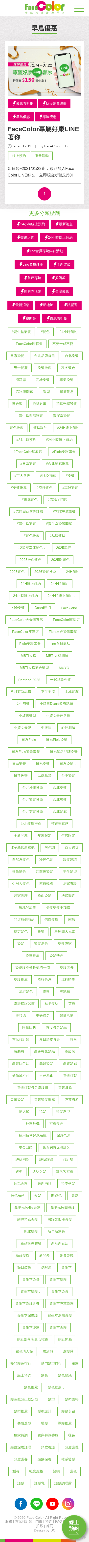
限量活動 (42, 156)
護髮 (20, 1483)
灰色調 (49, 847)
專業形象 (65, 1087)
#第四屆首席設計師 (28, 512)
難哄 (56, 1471)
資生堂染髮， (31, 1291)
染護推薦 (21, 979)
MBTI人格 (28, 656)
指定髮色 (21, 931)
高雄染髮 (43, 380)
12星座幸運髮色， (32, 548)
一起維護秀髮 (60, 680)
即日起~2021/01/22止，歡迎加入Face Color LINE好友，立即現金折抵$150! (41, 171)
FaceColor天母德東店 (26, 620)
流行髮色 (26, 991)
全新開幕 (21, 835)
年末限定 (44, 835)
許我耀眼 (46, 1159)
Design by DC (44, 1530)
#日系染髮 (28, 464)
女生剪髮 (23, 704)
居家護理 (21, 895)
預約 (48, 1521)
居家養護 (70, 883)
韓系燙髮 (68, 1459)
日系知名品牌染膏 (64, 751)
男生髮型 (70, 871)
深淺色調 (63, 1135)
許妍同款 (22, 1159)
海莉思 (21, 380)
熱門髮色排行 (20, 1363)
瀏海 (15, 1471)
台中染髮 (68, 775)
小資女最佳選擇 (58, 716)
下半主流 (48, 692)
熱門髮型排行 (51, 1363)
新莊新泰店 (59, 1243)
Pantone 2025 (29, 680)
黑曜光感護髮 (66, 404)
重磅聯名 (43, 1015)
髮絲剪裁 (68, 1411)
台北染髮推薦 (32, 799)
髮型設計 (40, 428)
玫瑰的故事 (27, 907)
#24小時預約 (26, 440)
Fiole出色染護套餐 (63, 632)
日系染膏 (19, 763)
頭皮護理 (72, 1447)
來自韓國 (46, 883)
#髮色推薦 (32, 536)
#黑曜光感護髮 (64, 512)
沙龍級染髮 (44, 871)
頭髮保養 (44, 1459)
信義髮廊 (51, 919)
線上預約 (74, 1525)
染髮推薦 (44, 368)
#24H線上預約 (68, 428)
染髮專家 (65, 943)
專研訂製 (70, 1075)
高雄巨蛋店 (20, 1063)
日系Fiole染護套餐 (26, 751)
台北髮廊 (60, 811)
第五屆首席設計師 (56, 1147)
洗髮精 (65, 991)
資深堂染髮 (61, 416)
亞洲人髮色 (20, 883)
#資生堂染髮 (21, 332)
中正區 (46, 728)
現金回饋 (26, 1147)
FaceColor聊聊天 (29, 344)
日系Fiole (29, 740)
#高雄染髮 (70, 488)
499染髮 (18, 608)
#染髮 (70, 476)
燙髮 (44, 1423)
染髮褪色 (56, 955)
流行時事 (68, 979)
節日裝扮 (24, 1267)
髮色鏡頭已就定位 (24, 1399)
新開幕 (44, 1255)
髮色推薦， (56, 1387)
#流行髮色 (44, 488)
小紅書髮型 (27, 716)
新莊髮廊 (22, 1255)
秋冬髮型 (51, 1003)
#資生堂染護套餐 (59, 524)
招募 (39, 1526)
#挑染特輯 (48, 476)
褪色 (71, 1435)
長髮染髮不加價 (58, 907)
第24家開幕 (24, 392)
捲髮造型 (63, 1111)
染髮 (20, 943)
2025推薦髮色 (30, 560)
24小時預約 (68, 332)
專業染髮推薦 (44, 1099)
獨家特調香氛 (48, 1435)
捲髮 (42, 1111)
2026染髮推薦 (45, 572)
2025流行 (63, 548)
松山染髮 (44, 895)
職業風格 (36, 1471)
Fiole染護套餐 (30, 644)
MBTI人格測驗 (57, 656)
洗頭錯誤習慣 (24, 1003)
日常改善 (21, 775)
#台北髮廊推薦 (57, 464)
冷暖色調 (46, 859)
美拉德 (21, 1015)
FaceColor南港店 (66, 620)
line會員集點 (60, 644)
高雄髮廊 (70, 1063)
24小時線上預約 (25, 596)
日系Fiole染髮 (56, 740)
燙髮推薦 (65, 1423)
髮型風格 (72, 1399)
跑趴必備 (39, 404)
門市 (38, 1521)
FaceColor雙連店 (25, 632)
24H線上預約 (31, 584)
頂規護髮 (21, 1183)
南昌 (71, 919)
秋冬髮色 (68, 368)
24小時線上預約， (62, 596)
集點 (74, 1195)
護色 (73, 1471)
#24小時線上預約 (59, 440)
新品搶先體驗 (31, 1243)
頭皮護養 (21, 1459)
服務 (8, 1521)
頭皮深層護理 (20, 1447)
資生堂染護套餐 (27, 1303)
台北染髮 (72, 356)
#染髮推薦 (19, 488)
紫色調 (17, 404)
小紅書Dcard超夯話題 (56, 704)
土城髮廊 (72, 692)
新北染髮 (31, 1231)
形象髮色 (19, 871)
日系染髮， (68, 763)
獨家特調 (21, 1435)
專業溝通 (72, 1099)
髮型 (51, 1399)
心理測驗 (68, 728)
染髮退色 (41, 943)
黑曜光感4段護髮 (27, 1207)
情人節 (24, 1111)
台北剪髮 (60, 799)
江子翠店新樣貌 (22, 847)
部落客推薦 (64, 1171)
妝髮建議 (70, 859)
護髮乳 (39, 1483)
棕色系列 (17, 1195)
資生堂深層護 (27, 1315)
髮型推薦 (21, 1411)
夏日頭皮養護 (49, 1039)
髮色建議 (65, 1375)
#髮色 (45, 332)
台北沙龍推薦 (32, 787)
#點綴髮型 (57, 536)
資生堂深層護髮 (31, 416)
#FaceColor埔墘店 (28, 452)
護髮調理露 (63, 1483)
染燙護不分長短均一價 (32, 967)
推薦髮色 (56, 1123)
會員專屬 (66, 1255)
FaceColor (69, 608)
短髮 (37, 1195)
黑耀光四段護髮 (60, 1219)
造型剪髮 (39, 1171)
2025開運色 (60, 560)
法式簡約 (68, 895)
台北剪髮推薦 (32, 811)
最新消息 (67, 392)
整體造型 (24, 1423)
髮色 (44, 1375)
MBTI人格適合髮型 (34, 668)
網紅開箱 (65, 1339)
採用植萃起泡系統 (32, 1135)
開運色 (56, 1195)
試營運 (46, 1267)
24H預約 (72, 572)
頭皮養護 (48, 1447)
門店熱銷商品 (24, 919)
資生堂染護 (59, 1291)
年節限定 (68, 835)
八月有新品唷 (20, 692)
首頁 (49, 1526)
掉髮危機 (33, 1123)
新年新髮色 (56, 1231)
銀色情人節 (24, 1351)
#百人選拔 (22, 476)
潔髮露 (68, 1351)
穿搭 (71, 1003)
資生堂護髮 (58, 1327)
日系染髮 (17, 356)
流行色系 (44, 979)
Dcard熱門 (43, 608)
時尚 (73, 1039)
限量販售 (29, 1027)
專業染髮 (66, 380)
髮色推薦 (16, 428)
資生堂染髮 (58, 1279)
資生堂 (66, 1267)
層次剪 (48, 1351)
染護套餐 (67, 967)
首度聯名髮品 (56, 1027)
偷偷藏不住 (20, 1075)
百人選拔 (72, 847)
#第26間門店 (57, 500)
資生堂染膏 (31, 1279)
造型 (46, 392)
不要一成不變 (62, 344)
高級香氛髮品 (44, 1051)
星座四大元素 (64, 931)
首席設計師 (20, 1039)
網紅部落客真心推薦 (32, 1339)
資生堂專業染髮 (61, 1303)
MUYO (64, 668)
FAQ (58, 1521)
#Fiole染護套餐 (64, 452)
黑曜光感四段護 (62, 1207)
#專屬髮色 (30, 500)
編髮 (75, 1363)
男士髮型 (21, 368)
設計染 (68, 1159)
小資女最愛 (22, 728)
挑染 (41, 931)
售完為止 (46, 1075)
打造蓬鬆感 (59, 823)
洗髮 (46, 991)
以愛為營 (44, 775)
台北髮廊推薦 (31, 823)
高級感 (70, 1051)
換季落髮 (68, 1183)
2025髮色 (17, 572)
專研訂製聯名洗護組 (32, 1087)
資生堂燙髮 (31, 1327)
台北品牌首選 (44, 356)
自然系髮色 (20, 859)
